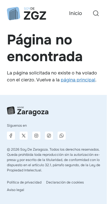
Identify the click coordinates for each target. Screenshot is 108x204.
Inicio (75, 13)
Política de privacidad (24, 182)
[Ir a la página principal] (26, 13)
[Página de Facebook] (11, 136)
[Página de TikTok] (49, 136)
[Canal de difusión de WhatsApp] (62, 136)
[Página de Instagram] (36, 136)
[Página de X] (24, 136)
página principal (78, 80)
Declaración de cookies (65, 182)
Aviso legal (15, 190)
